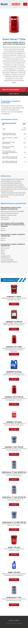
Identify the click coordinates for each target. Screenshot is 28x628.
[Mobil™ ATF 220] (14, 539)
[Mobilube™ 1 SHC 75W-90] (14, 439)
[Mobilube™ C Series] (14, 289)
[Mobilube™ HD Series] (14, 414)
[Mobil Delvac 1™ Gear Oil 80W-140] (14, 464)
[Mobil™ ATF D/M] (14, 564)
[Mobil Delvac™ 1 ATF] (14, 590)
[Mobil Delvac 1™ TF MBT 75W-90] (14, 514)
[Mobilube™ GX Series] (14, 364)
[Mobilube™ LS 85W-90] (14, 314)
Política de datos (14, 620)
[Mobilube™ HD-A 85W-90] (14, 389)
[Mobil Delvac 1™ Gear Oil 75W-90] (14, 489)
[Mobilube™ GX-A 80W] (14, 339)
